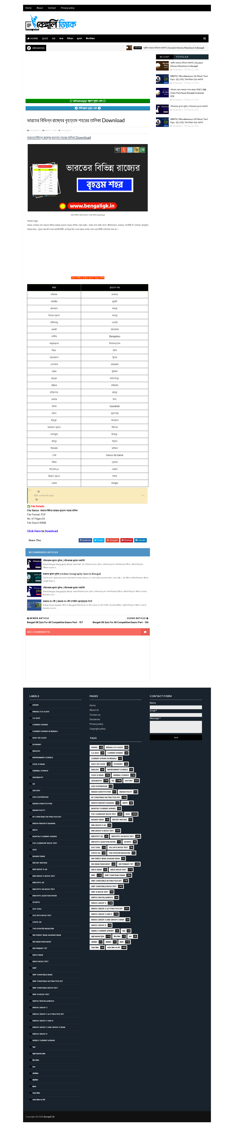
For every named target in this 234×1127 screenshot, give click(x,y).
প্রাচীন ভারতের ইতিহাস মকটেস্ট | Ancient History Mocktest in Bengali (152, 47)
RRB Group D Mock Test (43, 876)
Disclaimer (95, 719)
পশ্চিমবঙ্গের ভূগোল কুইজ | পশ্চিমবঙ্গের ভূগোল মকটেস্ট (64, 560)
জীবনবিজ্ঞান (90, 38)
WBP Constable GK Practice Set (47, 981)
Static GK (36, 922)
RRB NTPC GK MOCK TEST (43, 889)
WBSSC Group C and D (42, 1021)
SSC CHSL (37, 909)
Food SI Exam (38, 764)
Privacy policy (67, 8)
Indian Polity (38, 810)
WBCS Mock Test (40, 962)
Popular (182, 56)
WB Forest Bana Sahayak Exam (46, 935)
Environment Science (42, 758)
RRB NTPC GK (38, 883)
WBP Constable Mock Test (45, 988)
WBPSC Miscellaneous (204, 48)
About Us (94, 710)
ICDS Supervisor (40, 797)
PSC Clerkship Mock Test (44, 843)
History (116, 48)
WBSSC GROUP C (39, 1008)
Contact (52, 8)
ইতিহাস (70, 38)
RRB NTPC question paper (44, 896)
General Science (40, 771)
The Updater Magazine (43, 929)
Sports (36, 902)
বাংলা (61, 38)
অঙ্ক (33, 1047)
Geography (66, 130)
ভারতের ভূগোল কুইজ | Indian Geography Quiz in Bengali (72, 573)
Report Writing (39, 863)
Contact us (95, 715)
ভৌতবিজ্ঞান (35, 1073)
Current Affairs (40, 725)
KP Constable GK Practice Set (46, 817)
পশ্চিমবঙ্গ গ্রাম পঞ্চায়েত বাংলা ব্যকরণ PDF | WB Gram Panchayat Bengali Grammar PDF (188, 93)
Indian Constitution (42, 804)
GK (54, 38)
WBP (34, 968)
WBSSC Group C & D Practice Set (48, 1014)
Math (34, 830)
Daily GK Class (39, 738)
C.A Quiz (36, 718)
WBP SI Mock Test (40, 994)
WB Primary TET (39, 948)
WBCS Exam (37, 955)
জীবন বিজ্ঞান (35, 1060)
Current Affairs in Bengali (45, 731)
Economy (36, 745)
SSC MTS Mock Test (41, 915)
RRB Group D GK (39, 869)
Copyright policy (98, 729)
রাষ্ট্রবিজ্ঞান (35, 1080)
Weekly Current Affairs (43, 1040)
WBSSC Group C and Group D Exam (48, 1027)
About (40, 8)
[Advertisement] (87, 76)
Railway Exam (38, 856)
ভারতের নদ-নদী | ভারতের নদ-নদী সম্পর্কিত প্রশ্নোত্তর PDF (68, 601)
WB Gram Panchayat (41, 942)
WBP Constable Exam (42, 975)
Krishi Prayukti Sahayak (43, 823)
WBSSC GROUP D (39, 1034)
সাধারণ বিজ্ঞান (36, 1093)
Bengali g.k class (40, 712)
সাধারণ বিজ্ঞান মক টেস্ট (38, 1100)
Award (35, 705)
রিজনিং (34, 1087)
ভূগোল (79, 38)
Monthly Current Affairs (44, 837)
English (36, 751)
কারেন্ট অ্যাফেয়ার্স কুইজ (38, 1054)
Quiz (45, 38)
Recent (165, 56)
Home (28, 8)
